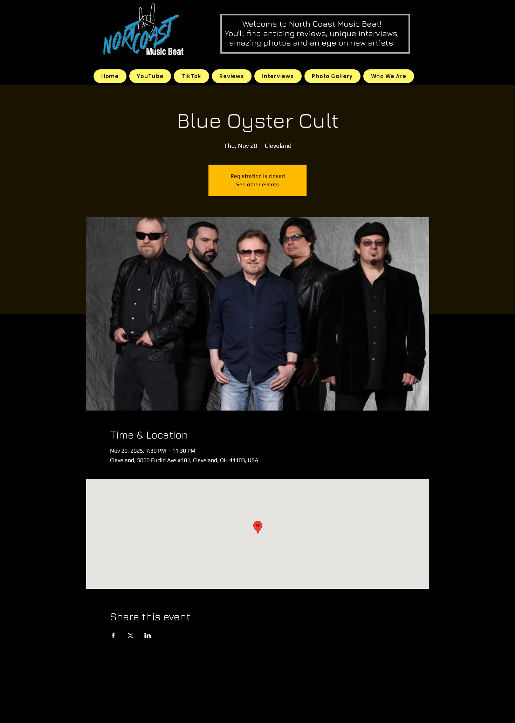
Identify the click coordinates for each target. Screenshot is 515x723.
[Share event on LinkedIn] (147, 635)
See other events (257, 184)
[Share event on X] (130, 635)
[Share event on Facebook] (113, 635)
